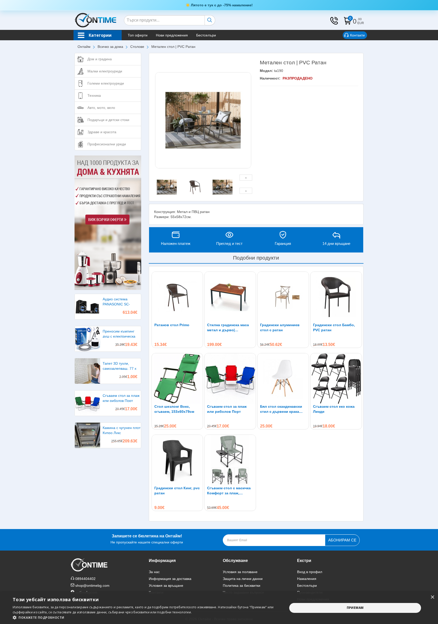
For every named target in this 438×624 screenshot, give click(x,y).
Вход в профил (309, 572)
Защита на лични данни (243, 579)
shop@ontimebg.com (92, 585)
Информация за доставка (170, 579)
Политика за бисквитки (241, 585)
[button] (146, 617)
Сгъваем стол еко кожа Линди (334, 409)
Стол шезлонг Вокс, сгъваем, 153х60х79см (174, 409)
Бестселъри (206, 35)
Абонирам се (342, 540)
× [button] (432, 597)
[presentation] (246, 177)
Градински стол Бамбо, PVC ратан (334, 327)
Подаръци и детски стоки (108, 120)
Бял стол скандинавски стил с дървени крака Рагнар (281, 409)
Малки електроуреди (104, 71)
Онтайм (84, 47)
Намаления (306, 579)
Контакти (357, 35)
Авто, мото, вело (101, 108)
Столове (137, 47)
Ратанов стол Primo (171, 325)
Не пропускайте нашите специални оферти (147, 539)
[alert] (219, 608)
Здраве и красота (101, 132)
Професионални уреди (106, 144)
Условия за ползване (240, 572)
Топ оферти (138, 35)
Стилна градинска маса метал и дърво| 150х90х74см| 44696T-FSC (229, 328)
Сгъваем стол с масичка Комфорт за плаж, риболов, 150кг (229, 491)
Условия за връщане (166, 585)
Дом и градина (99, 59)
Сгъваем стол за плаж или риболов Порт (227, 409)
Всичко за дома (110, 47)
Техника (94, 95)
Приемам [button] (355, 608)
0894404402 (85, 579)
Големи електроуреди (105, 83)
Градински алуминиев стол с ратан (280, 327)
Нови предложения (172, 35)
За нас (154, 572)
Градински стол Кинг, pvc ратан (177, 490)
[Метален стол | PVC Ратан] (203, 120)
